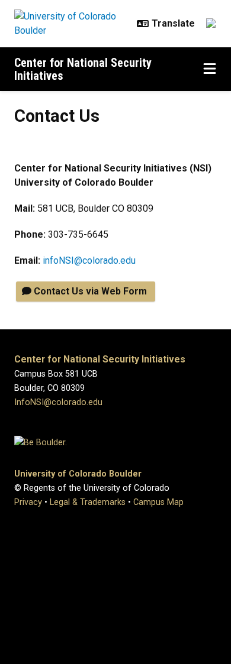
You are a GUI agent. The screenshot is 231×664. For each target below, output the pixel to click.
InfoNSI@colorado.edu (58, 402)
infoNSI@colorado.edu (89, 260)
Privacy (28, 502)
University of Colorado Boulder (78, 474)
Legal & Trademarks (88, 502)
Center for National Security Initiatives (83, 69)
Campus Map (158, 502)
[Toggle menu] (210, 69)
